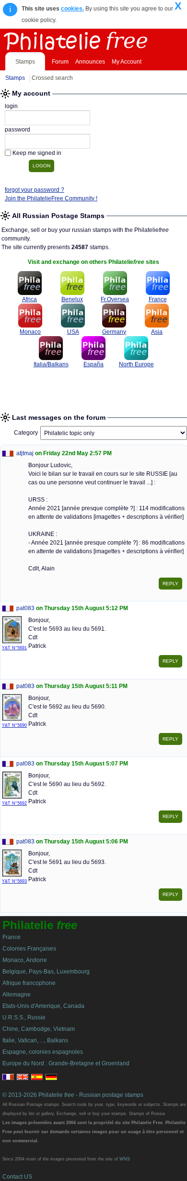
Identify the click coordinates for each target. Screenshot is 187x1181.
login (11, 106)
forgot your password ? (34, 189)
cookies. (72, 8)
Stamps (25, 61)
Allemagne (16, 994)
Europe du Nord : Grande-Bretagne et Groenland (65, 1063)
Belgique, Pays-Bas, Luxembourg (46, 971)
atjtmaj (25, 453)
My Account (126, 61)
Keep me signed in (36, 153)
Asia (157, 331)
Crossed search (52, 78)
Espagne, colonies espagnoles (42, 1052)
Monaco (30, 331)
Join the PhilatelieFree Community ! (51, 198)
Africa (29, 299)
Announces (90, 61)
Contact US (17, 1176)
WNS (124, 1159)
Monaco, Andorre (24, 960)
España (93, 364)
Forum (60, 61)
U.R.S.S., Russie (24, 1017)
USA (73, 331)
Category (26, 432)
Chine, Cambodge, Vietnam (38, 1029)
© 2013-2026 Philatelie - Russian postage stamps (72, 1095)
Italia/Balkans (51, 364)
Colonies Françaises (29, 948)
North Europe (136, 364)
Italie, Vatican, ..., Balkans (35, 1040)
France (158, 299)
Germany (114, 331)
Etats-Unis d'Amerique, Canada (43, 1006)
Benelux (72, 299)
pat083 (25, 608)
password (17, 129)
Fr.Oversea (115, 299)
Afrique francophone (29, 983)
